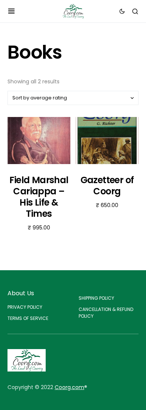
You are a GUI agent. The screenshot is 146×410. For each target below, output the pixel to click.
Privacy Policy (24, 307)
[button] (11, 11)
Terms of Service (27, 318)
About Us (20, 293)
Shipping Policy (96, 298)
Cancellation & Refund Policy (106, 312)
